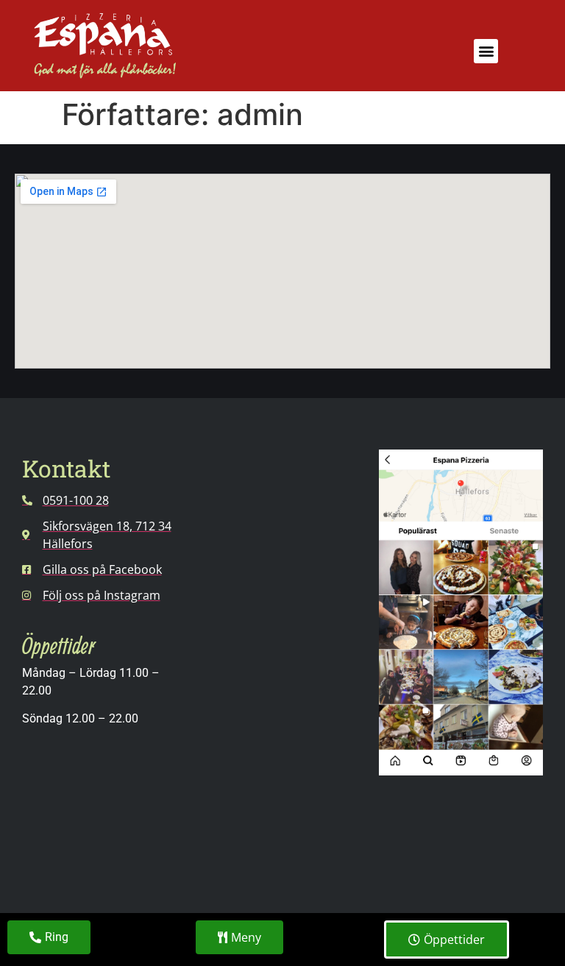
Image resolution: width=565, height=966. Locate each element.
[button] (486, 51)
